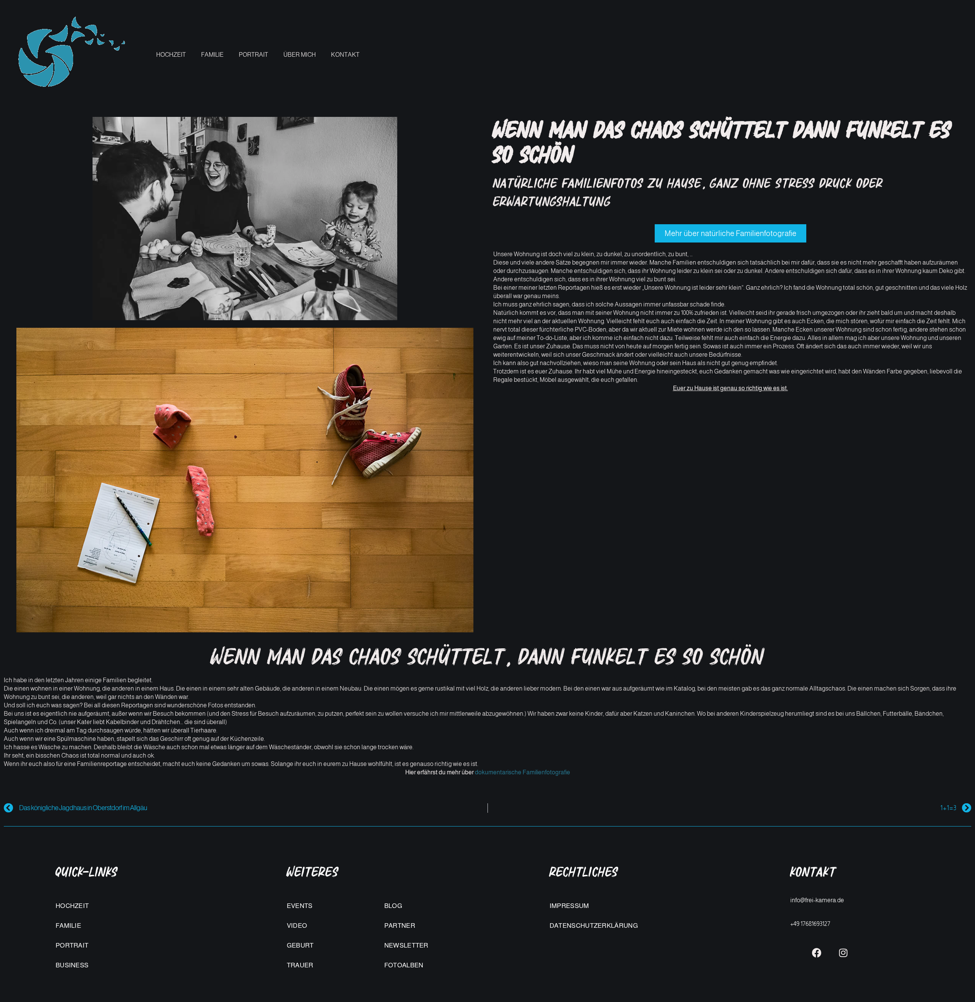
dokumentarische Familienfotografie (522, 772)
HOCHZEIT (171, 54)
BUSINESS (72, 965)
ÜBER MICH (299, 54)
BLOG (393, 905)
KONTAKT (345, 54)
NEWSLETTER (406, 945)
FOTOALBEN (404, 965)
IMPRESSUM (569, 905)
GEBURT (300, 945)
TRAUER (300, 965)
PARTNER (399, 925)
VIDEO (297, 925)
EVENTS (300, 905)
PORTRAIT (253, 54)
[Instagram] (843, 952)
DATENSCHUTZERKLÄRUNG (594, 925)
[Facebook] (816, 952)
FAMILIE (212, 54)
